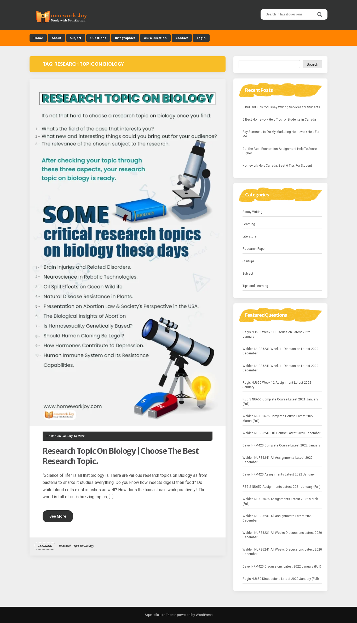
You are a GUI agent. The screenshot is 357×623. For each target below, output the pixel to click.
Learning (45, 546)
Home (38, 38)
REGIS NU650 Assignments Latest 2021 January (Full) (281, 487)
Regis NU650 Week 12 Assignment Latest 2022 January (277, 385)
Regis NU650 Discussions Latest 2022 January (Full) (281, 579)
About (56, 38)
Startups (249, 261)
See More (57, 516)
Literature (249, 236)
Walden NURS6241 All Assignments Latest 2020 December (278, 460)
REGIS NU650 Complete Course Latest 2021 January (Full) (280, 402)
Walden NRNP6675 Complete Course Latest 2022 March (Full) (278, 418)
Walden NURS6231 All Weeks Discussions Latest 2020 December (282, 535)
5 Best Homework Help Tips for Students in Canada (279, 119)
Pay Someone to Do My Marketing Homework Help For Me (281, 134)
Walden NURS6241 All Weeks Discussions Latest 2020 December (282, 552)
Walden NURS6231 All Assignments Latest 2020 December (278, 518)
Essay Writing (252, 212)
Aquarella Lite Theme (160, 615)
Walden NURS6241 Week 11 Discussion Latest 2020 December (280, 368)
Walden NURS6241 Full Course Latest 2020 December (281, 433)
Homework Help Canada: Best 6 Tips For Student (277, 165)
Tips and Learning (255, 286)
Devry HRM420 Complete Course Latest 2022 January (281, 445)
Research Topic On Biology (76, 546)
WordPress (203, 615)
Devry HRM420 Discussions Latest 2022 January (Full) (282, 566)
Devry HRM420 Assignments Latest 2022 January (279, 474)
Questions (98, 38)
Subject (75, 38)
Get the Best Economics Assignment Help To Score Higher (280, 151)
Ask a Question (155, 38)
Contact (182, 38)
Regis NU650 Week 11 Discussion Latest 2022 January (276, 334)
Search (312, 64)
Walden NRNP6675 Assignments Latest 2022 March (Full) (280, 501)
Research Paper (254, 249)
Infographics (125, 38)
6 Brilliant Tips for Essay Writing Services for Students (281, 107)
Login (201, 38)
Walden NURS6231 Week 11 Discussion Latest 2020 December (280, 351)
